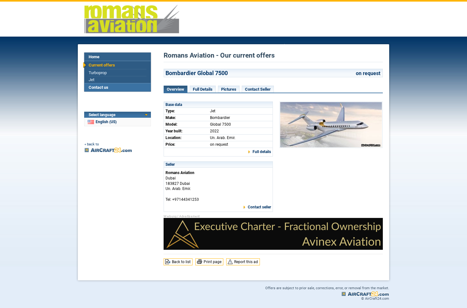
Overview (175, 89)
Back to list (181, 262)
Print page (212, 262)
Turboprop (98, 72)
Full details (262, 152)
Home (94, 56)
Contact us (98, 87)
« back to (92, 144)
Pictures (228, 89)
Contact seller (259, 207)
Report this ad (246, 262)
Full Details (203, 89)
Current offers (102, 65)
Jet (91, 79)
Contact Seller (258, 89)
